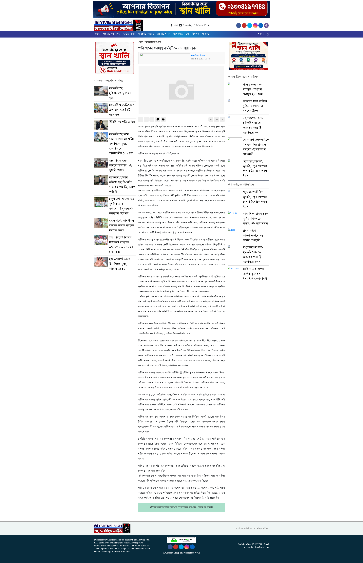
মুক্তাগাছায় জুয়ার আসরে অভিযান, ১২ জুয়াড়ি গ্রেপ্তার (120, 165)
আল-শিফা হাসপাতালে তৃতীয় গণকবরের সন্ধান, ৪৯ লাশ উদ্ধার (255, 219)
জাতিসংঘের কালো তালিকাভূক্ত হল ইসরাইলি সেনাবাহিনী (255, 274)
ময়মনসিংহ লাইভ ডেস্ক (198, 55)
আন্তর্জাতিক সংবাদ (146, 34)
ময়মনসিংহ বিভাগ (181, 34)
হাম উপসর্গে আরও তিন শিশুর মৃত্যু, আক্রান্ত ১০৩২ (119, 264)
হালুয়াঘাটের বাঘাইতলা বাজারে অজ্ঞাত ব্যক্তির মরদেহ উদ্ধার (122, 225)
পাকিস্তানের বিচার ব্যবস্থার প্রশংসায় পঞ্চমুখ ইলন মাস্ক (253, 89)
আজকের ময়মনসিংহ (111, 34)
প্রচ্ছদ (97, 34)
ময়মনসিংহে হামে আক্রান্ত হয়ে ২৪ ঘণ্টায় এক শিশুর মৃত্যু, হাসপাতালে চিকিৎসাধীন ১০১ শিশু (122, 144)
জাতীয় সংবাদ (129, 34)
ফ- (217, 119)
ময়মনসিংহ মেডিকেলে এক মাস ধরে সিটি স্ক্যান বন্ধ (121, 110)
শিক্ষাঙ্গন (195, 34)
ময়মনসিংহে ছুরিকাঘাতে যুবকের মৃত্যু (120, 93)
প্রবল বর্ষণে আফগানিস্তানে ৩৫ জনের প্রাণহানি (253, 235)
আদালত (205, 34)
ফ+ (211, 119)
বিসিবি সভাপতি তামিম (122, 122)
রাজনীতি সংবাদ (164, 34)
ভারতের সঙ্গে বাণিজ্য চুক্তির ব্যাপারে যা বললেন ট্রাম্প (255, 106)
